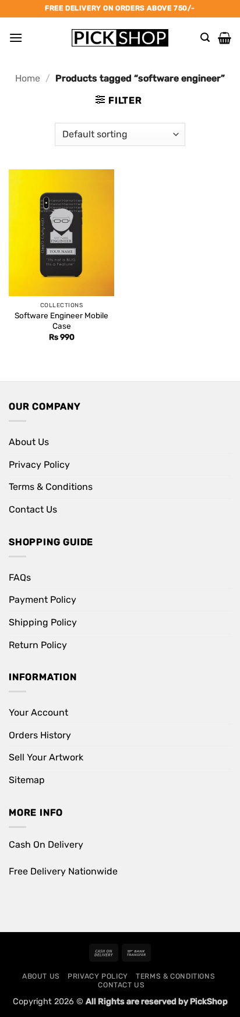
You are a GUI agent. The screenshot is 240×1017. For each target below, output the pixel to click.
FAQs (20, 577)
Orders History (40, 735)
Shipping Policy (43, 622)
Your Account (38, 712)
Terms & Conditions (51, 486)
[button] (16, 37)
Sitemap (27, 779)
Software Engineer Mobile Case (61, 320)
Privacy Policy (39, 464)
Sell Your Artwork (46, 757)
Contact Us (33, 509)
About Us (29, 441)
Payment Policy (42, 599)
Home (27, 78)
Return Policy (38, 644)
